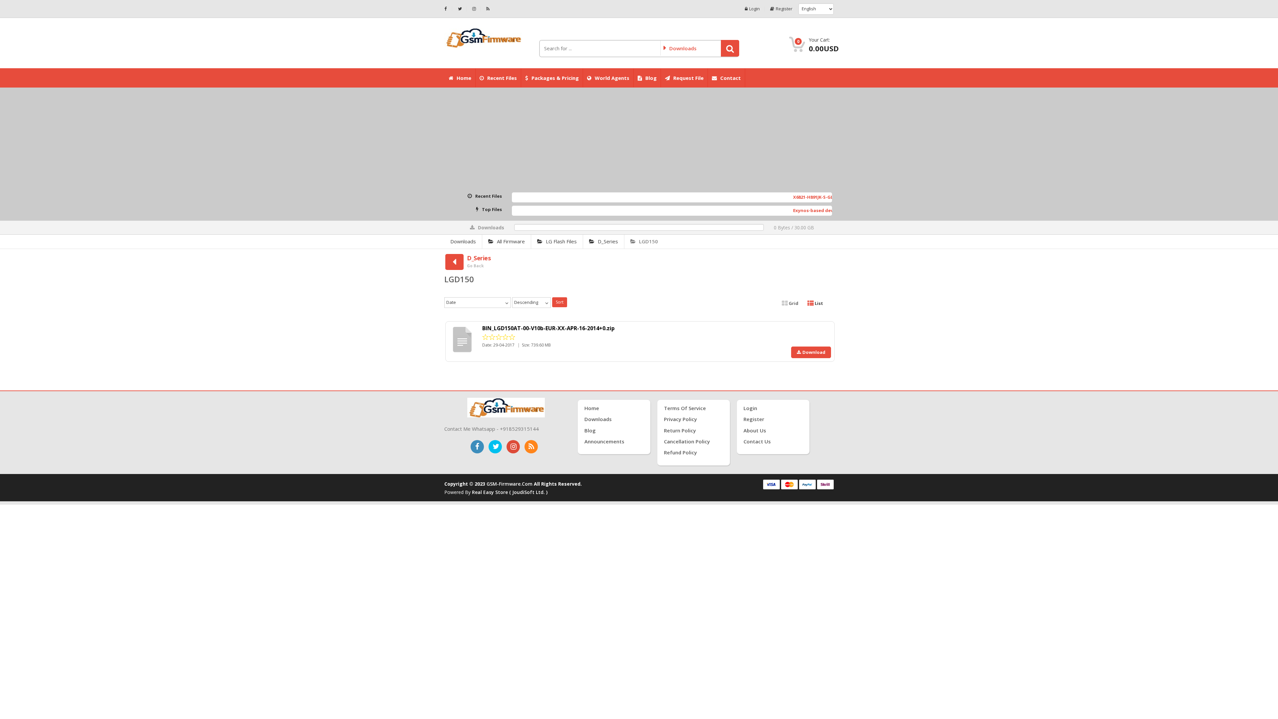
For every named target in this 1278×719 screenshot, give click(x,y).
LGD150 (648, 241)
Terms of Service (685, 408)
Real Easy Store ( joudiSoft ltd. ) (509, 492)
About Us (755, 430)
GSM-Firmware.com (509, 484)
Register (784, 8)
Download (813, 352)
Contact (730, 78)
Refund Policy (680, 452)
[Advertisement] (639, 140)
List (818, 303)
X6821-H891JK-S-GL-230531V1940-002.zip (799, 197)
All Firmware (511, 241)
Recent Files (502, 78)
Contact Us (757, 441)
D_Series (608, 241)
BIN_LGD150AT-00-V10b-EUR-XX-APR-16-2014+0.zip (548, 328)
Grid (793, 303)
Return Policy (680, 430)
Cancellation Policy (687, 441)
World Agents (612, 78)
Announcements (604, 441)
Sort (559, 302)
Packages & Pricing (555, 78)
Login (754, 8)
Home (464, 78)
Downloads (463, 241)
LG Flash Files (561, 241)
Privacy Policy (680, 419)
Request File (688, 78)
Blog (651, 78)
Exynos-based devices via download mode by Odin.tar (817, 210)
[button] (730, 48)
